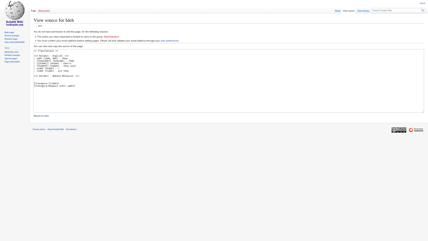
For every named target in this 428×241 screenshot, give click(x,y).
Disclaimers (71, 129)
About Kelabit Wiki (55, 129)
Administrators (111, 36)
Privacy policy (39, 129)
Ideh (40, 26)
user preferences (170, 40)
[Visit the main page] (14, 13)
